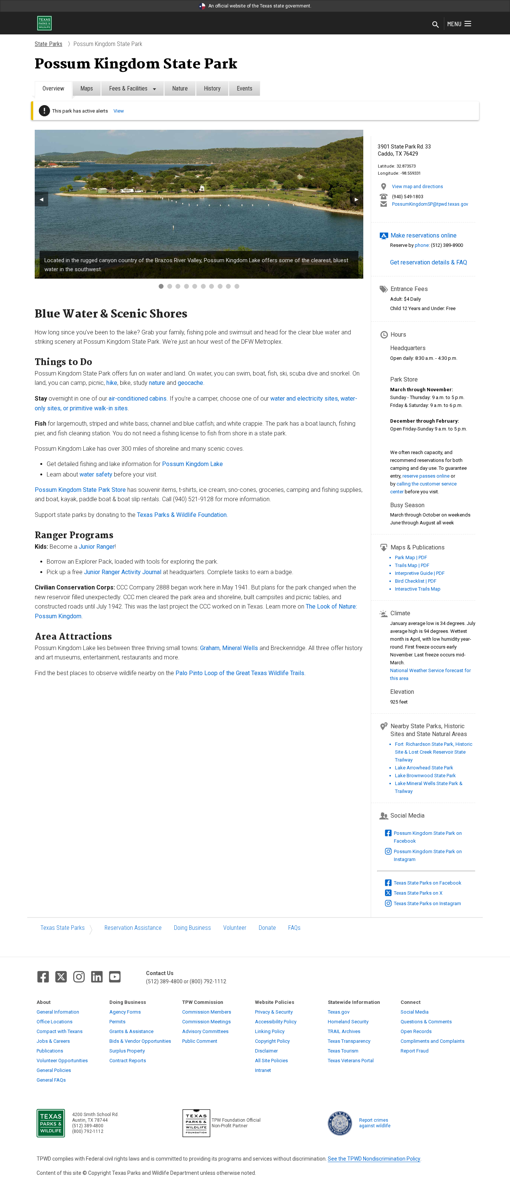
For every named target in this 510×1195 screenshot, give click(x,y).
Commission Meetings (206, 1021)
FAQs (294, 927)
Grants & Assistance (131, 1031)
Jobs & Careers (53, 1041)
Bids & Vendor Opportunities (140, 1041)
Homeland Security (348, 1021)
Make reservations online (424, 235)
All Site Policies (271, 1060)
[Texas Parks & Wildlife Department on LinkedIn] (96, 976)
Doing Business (192, 927)
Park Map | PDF (411, 557)
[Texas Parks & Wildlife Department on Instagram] (78, 976)
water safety (96, 474)
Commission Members (206, 1012)
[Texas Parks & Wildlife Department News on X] (61, 976)
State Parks (48, 44)
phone (422, 245)
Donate (267, 927)
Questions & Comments (426, 1021)
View (118, 111)
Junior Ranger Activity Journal (122, 572)
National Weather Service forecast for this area (430, 674)
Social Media (415, 1012)
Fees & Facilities (129, 88)
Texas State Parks (62, 927)
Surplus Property (127, 1051)
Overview (53, 88)
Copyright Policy (272, 1041)
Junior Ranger (97, 546)
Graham (210, 648)
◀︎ (41, 199)
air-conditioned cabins (138, 398)
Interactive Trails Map (418, 589)
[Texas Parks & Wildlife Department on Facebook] (43, 976)
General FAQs (51, 1080)
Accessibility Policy (275, 1021)
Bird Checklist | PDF (415, 581)
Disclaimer (266, 1051)
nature (158, 382)
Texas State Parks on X (418, 893)
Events (244, 88)
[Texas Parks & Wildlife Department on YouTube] (114, 976)
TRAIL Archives (344, 1031)
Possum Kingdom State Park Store (80, 489)
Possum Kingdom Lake (192, 464)
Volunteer (234, 927)
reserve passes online (426, 476)
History (212, 88)
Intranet (263, 1070)
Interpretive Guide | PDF (420, 573)
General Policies (54, 1070)
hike (111, 382)
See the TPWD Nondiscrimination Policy (374, 1159)
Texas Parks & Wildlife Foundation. (182, 514)
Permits (117, 1021)
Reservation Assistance (133, 927)
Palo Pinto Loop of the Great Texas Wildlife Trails (239, 673)
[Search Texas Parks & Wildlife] (435, 25)
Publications (50, 1051)
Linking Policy (269, 1031)
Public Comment (199, 1041)
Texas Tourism (343, 1051)
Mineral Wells (240, 648)
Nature (180, 88)
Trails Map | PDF (412, 565)
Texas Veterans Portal (351, 1060)
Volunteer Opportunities (62, 1060)
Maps (86, 88)
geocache (190, 382)
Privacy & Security (274, 1012)
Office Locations (54, 1021)
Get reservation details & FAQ (428, 262)
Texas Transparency (349, 1041)
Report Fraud (415, 1051)
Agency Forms (125, 1012)
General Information (58, 1012)
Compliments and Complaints (432, 1041)
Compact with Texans (60, 1031)
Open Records (416, 1031)
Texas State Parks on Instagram (427, 903)
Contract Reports (127, 1060)
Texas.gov (338, 1012)
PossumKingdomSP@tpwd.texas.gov (430, 204)
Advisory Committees (205, 1031)
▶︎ (356, 199)
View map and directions (417, 186)
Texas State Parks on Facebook (427, 883)
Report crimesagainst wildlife (375, 1123)
